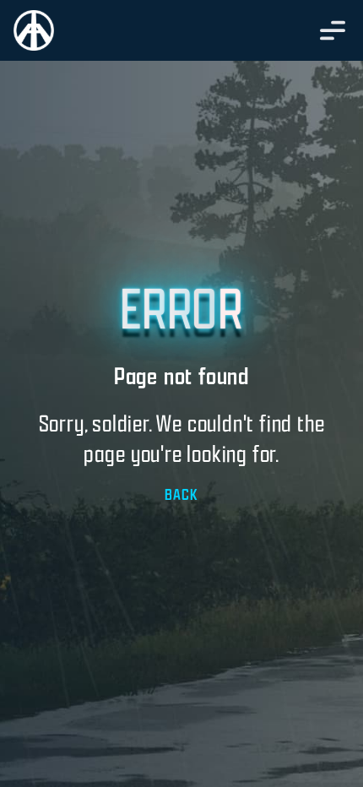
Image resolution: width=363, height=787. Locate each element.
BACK (181, 495)
